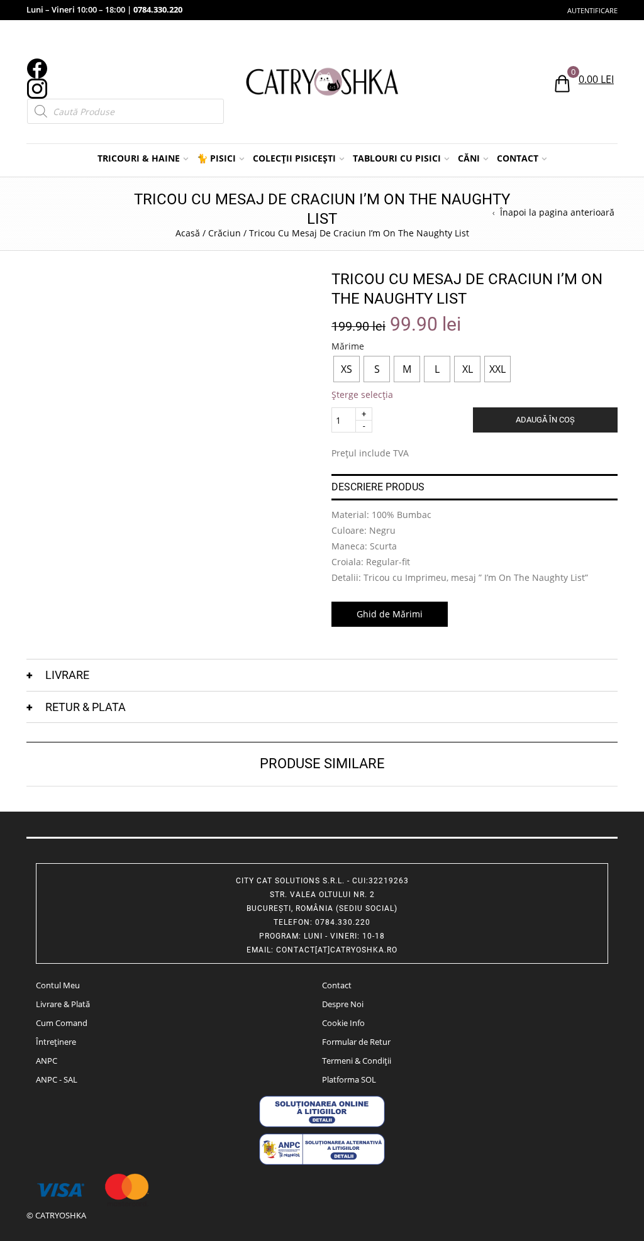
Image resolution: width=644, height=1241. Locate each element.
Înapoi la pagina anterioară (557, 212)
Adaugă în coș (545, 419)
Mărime (347, 346)
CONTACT (517, 158)
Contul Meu (58, 985)
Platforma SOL (349, 1079)
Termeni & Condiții (356, 1060)
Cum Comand (61, 1023)
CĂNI (469, 158)
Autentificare (592, 10)
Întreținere (56, 1041)
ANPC (46, 1060)
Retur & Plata (85, 707)
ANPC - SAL (56, 1079)
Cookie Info (343, 1023)
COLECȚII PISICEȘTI (294, 158)
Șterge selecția (362, 394)
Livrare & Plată (63, 1004)
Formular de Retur (356, 1041)
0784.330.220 (157, 9)
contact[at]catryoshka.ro (336, 950)
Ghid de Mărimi (390, 614)
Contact (337, 985)
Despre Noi (343, 1004)
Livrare (67, 674)
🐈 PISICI (216, 158)
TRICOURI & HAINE (138, 158)
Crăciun (224, 233)
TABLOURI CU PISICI (397, 158)
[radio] (346, 369)
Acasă (187, 233)
